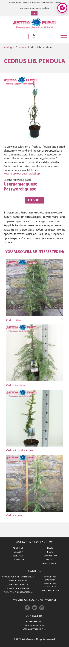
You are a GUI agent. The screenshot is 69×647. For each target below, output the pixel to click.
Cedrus (22, 47)
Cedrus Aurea (14, 515)
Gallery (18, 552)
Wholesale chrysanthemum (18, 577)
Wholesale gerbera (18, 589)
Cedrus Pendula (15, 385)
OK (34, 13)
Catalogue (9, 47)
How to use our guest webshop (22, 173)
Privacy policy (50, 564)
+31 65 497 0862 (36, 626)
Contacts (50, 560)
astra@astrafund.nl (34, 629)
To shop (34, 200)
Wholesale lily (50, 591)
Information (50, 556)
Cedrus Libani (14, 320)
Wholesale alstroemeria (18, 592)
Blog (50, 552)
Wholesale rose (18, 581)
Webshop (18, 556)
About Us (18, 548)
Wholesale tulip (18, 585)
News (50, 548)
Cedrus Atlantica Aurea (19, 450)
